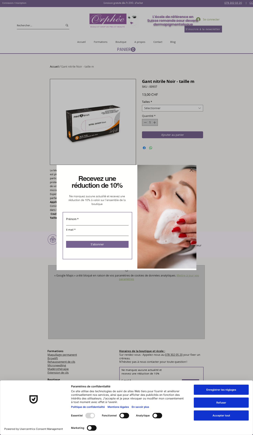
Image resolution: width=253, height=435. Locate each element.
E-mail (69, 229)
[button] (191, 169)
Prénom (71, 219)
